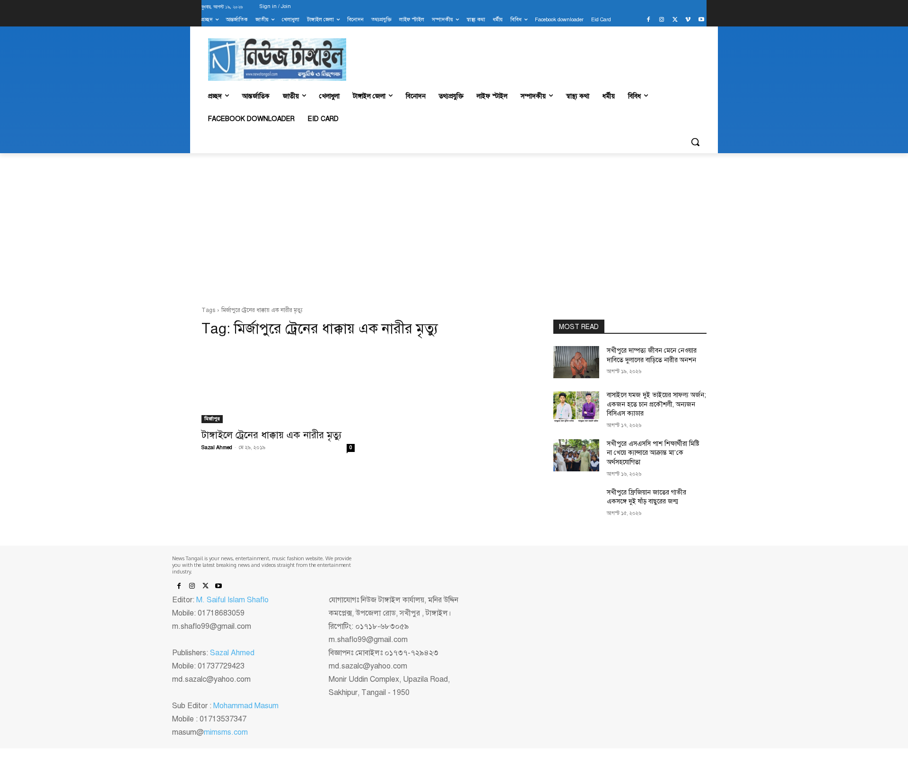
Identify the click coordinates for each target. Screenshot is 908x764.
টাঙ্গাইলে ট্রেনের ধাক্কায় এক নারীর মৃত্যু (271, 435)
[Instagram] (661, 20)
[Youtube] (701, 20)
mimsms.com (226, 732)
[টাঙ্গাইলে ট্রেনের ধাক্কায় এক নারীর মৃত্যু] (278, 385)
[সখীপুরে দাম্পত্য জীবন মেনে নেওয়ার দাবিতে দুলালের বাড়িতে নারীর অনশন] (576, 362)
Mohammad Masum (246, 706)
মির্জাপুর (212, 419)
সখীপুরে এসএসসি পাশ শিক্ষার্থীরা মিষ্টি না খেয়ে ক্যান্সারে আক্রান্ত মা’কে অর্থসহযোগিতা (653, 453)
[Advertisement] (454, 230)
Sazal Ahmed (216, 447)
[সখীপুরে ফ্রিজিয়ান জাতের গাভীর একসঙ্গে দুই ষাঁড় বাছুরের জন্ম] (576, 504)
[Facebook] (648, 20)
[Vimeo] (687, 20)
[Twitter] (675, 20)
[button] (695, 141)
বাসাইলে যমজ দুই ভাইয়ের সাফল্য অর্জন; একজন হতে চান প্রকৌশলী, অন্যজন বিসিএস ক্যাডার (656, 404)
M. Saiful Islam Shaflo (232, 600)
